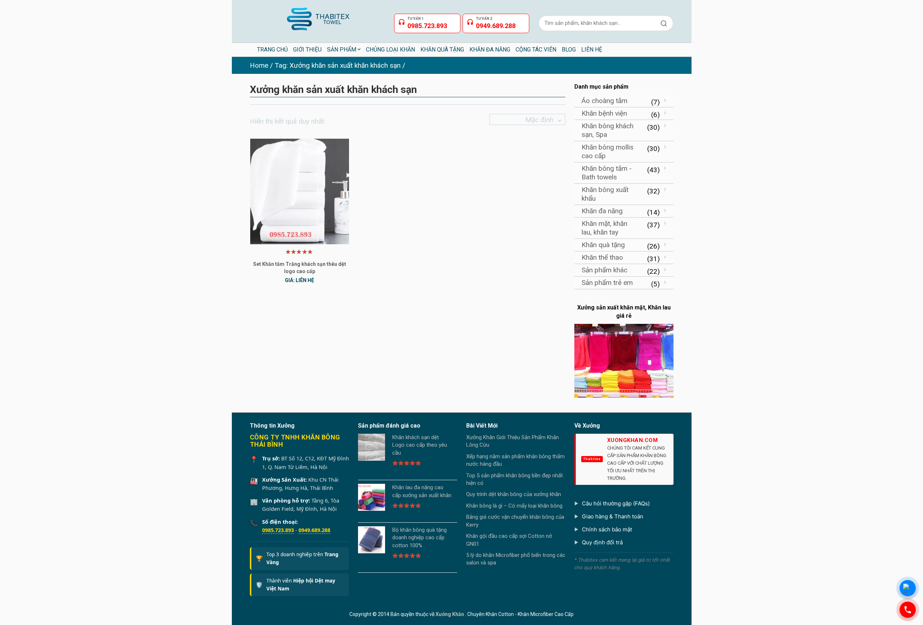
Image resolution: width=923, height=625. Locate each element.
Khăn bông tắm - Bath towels (607, 172)
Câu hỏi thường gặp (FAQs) (616, 503)
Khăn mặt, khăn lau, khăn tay (604, 227)
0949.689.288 (314, 530)
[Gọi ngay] (908, 610)
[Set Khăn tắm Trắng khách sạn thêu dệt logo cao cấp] (299, 191)
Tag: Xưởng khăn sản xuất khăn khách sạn (338, 65)
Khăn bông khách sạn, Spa (607, 130)
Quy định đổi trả (602, 542)
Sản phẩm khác (604, 270)
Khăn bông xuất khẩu (605, 194)
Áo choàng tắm (604, 101)
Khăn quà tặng (603, 245)
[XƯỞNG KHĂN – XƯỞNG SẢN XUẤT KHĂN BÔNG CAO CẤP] (317, 16)
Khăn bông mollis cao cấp (607, 151)
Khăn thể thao (602, 257)
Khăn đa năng (602, 211)
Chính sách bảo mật (607, 529)
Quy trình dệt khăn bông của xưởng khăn (513, 494)
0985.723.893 (278, 530)
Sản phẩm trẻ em (607, 282)
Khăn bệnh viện (604, 113)
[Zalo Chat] (908, 588)
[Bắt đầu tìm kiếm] (664, 23)
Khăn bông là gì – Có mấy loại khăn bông (514, 506)
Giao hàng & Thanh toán (612, 516)
